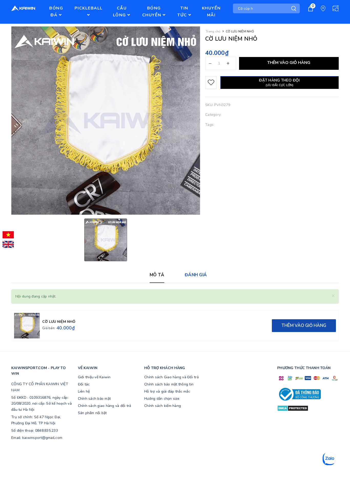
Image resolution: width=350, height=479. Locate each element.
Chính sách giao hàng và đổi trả (104, 405)
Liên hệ (84, 391)
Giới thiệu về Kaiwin (94, 377)
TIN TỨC (182, 11)
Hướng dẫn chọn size (161, 398)
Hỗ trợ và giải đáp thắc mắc (167, 391)
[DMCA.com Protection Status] (292, 408)
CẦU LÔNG (120, 11)
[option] (105, 240)
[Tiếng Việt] (8, 234)
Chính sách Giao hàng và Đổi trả (171, 377)
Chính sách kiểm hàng (162, 405)
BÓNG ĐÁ (56, 11)
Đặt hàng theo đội (279, 82)
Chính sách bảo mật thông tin (168, 384)
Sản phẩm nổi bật (92, 412)
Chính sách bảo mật (94, 398)
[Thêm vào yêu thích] (210, 82)
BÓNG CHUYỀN (152, 11)
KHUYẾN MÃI (211, 11)
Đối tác (84, 384)
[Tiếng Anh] (8, 244)
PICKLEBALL (89, 8)
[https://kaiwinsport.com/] (28, 8)
